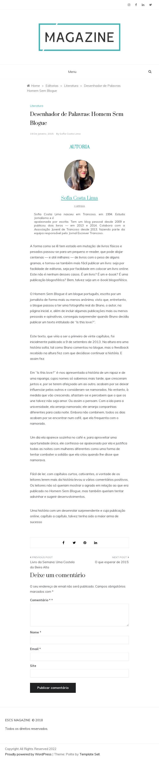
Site (33, 666)
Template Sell (90, 754)
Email (35, 649)
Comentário (40, 600)
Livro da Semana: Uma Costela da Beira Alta (52, 564)
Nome (35, 632)
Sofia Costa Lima (70, 133)
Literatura (36, 106)
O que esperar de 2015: (112, 562)
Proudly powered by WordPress (28, 754)
